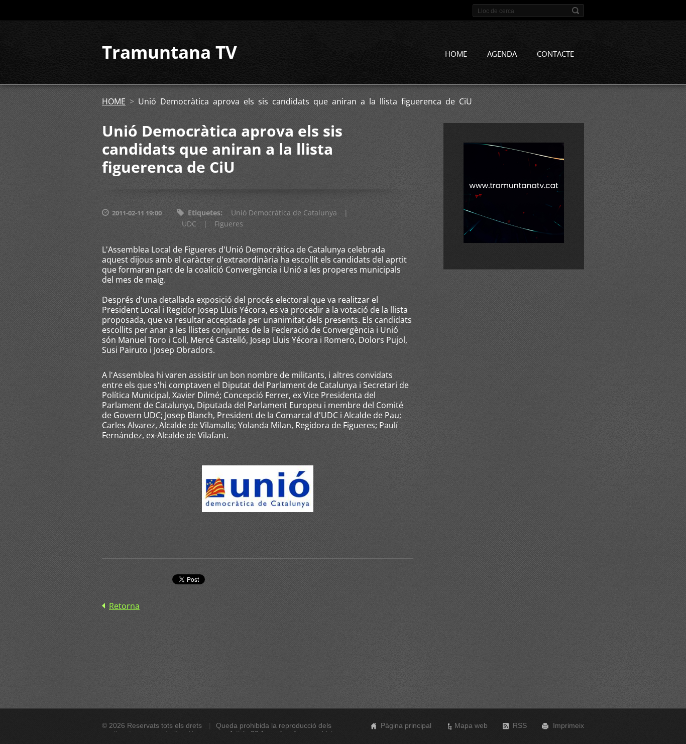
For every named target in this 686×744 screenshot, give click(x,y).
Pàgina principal (406, 725)
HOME (456, 54)
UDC (189, 223)
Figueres (228, 223)
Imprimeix (568, 725)
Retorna (124, 605)
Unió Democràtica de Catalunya (284, 212)
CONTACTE (555, 54)
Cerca (575, 10)
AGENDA (502, 54)
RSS (520, 725)
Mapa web (471, 725)
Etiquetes (204, 212)
